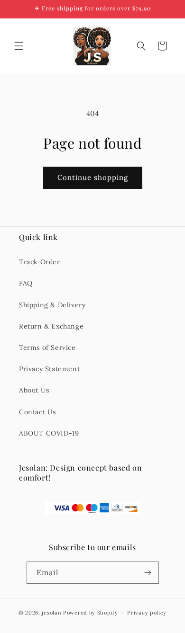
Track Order (39, 262)
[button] (19, 46)
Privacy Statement (49, 369)
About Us (34, 390)
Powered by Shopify (90, 612)
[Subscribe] (148, 573)
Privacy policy (146, 612)
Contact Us (37, 412)
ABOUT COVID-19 (49, 433)
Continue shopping (92, 177)
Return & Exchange (51, 326)
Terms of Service (47, 347)
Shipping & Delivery (52, 305)
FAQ (26, 283)
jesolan (51, 612)
